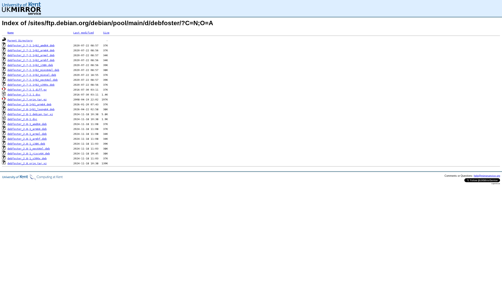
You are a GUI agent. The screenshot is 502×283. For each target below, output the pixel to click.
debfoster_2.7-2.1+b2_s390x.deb (31, 84)
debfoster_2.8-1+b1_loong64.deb (31, 109)
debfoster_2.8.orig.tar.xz (27, 163)
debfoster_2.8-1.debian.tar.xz (30, 114)
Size (106, 32)
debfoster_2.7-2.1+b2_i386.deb (30, 65)
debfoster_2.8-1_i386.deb (26, 143)
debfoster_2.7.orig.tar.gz (27, 99)
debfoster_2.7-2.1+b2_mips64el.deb (33, 70)
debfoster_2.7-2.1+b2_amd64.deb (31, 45)
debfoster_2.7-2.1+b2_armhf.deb (31, 60)
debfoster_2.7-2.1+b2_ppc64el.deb (32, 79)
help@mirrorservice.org (487, 175)
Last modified (83, 32)
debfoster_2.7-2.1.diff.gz (27, 89)
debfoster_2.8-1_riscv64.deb (28, 153)
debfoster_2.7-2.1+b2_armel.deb (31, 55)
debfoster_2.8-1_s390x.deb (27, 158)
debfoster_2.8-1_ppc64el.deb (28, 148)
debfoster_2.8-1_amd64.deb (27, 124)
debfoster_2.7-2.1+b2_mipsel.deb (31, 75)
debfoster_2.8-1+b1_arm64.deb (29, 104)
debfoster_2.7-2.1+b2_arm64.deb (31, 50)
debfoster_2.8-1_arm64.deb (27, 129)
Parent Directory (20, 40)
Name (10, 32)
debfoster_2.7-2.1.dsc (23, 94)
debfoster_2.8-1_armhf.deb (27, 138)
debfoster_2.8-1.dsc (22, 119)
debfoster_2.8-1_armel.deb (27, 133)
